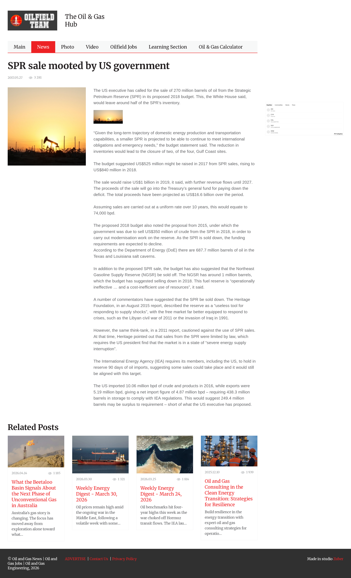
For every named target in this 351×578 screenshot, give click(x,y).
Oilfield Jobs (123, 47)
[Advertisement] (288, 20)
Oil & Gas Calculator (221, 47)
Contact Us (99, 559)
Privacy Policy (124, 559)
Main (19, 47)
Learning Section (168, 47)
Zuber (338, 559)
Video (92, 47)
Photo (67, 47)
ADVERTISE (75, 559)
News (43, 47)
